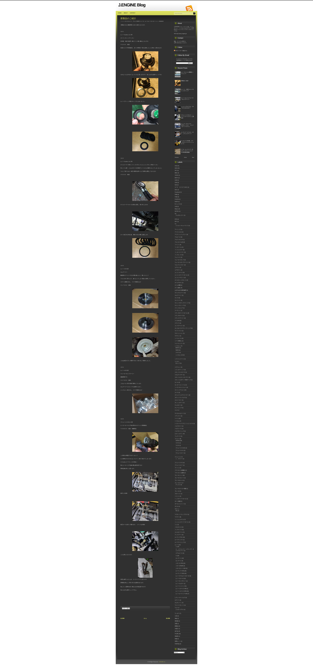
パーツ (176, 418)
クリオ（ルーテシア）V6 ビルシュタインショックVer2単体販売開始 (187, 151)
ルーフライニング (179, 542)
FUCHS (177, 199)
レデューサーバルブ (180, 597)
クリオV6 (177, 320)
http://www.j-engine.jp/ (181, 33)
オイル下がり (178, 282)
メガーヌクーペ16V (181, 568)
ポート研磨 (177, 501)
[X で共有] (126, 608)
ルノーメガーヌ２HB (181, 588)
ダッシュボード (179, 402)
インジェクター (179, 249)
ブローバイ (177, 493)
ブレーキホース (179, 480)
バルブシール (178, 428)
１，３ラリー (179, 458)
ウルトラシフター (179, 265)
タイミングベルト (179, 390)
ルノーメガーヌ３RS (181, 591)
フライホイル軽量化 (180, 470)
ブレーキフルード (179, 477)
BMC (176, 172)
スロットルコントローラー (181, 377)
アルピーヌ (177, 237)
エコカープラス (180, 609)
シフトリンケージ (179, 359)
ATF (176, 170)
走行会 (176, 631)
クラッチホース (179, 315)
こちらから (184, 42)
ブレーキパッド (179, 475)
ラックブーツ (178, 534)
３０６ (177, 443)
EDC (176, 189)
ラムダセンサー (180, 215)
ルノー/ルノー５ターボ (149, 21)
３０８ (177, 445)
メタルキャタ (178, 527)
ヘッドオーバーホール (180, 498)
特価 (176, 638)
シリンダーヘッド (179, 369)
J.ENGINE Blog (131, 5)
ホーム (145, 618)
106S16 (178, 440)
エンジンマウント (179, 277)
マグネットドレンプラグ (181, 514)
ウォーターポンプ (179, 259)
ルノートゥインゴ (180, 586)
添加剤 (176, 636)
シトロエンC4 (179, 355)
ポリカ (176, 506)
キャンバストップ (179, 305)
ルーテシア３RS (180, 573)
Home (185, 157)
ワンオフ (177, 613)
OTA (176, 219)
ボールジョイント (179, 503)
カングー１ (178, 558)
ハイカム (177, 421)
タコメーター (178, 400)
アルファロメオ (179, 239)
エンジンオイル (179, 272)
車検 (176, 618)
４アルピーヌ (179, 553)
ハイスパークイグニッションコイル (184, 423)
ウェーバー (177, 257)
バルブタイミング (179, 431)
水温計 (176, 628)
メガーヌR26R (179, 565)
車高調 (176, 621)
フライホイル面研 (179, 472)
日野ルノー (177, 641)
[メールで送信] (123, 608)
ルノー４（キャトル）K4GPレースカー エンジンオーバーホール (187, 125)
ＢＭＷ (176, 175)
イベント (177, 244)
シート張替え (178, 340)
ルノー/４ (142, 21)
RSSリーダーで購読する (181, 50)
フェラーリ (177, 436)
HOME (119, 13)
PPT (176, 221)
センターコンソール (180, 385)
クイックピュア (179, 308)
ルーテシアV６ (178, 537)
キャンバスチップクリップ (181, 303)
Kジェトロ (177, 204)
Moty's (176, 209)
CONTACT (132, 13)
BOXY (176, 177)
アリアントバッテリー (180, 234)
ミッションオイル (179, 519)
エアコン (177, 267)
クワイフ (177, 323)
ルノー (176, 544)
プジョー (177, 438)
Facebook (177, 192)
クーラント (177, 310)
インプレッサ (178, 254)
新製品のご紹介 (128, 18)
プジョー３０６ (180, 450)
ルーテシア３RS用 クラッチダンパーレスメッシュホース (187, 142)
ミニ (176, 524)
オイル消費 (177, 285)
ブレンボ (177, 491)
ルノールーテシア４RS (181, 593)
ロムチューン (178, 602)
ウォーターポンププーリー (181, 262)
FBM (176, 194)
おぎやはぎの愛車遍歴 (180, 290)
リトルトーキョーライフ (182, 225)
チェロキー (177, 405)
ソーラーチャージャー (180, 387)
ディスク (178, 484)
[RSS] (189, 8)
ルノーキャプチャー (181, 581)
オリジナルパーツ (128, 21)
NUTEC (177, 211)
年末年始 (177, 643)
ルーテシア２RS (180, 570)
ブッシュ (177, 467)
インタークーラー (179, 252)
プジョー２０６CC (180, 448)
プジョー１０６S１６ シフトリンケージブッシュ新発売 (187, 116)
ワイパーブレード (179, 605)
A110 (176, 165)
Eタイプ (178, 363)
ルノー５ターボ (180, 578)
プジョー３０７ (180, 453)
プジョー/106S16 (136, 21)
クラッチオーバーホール (181, 313)
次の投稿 (122, 618)
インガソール (178, 247)
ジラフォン (177, 367)
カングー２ (178, 560)
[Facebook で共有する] (127, 608)
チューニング (178, 407)
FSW (176, 196)
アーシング (177, 229)
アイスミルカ (178, 232)
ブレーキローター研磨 (180, 488)
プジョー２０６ (179, 462)
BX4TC (177, 347)
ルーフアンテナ (179, 539)
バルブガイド (178, 426)
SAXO (177, 350)
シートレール (178, 338)
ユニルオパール (179, 532)
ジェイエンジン (179, 343)
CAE (176, 180)
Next (193, 157)
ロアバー (177, 600)
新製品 (176, 626)
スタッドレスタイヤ (180, 372)
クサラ (177, 352)
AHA (176, 168)
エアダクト (177, 270)
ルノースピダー (180, 583)
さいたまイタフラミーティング (183, 328)
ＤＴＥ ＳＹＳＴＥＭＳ (181, 187)
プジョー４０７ (179, 465)
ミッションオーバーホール (181, 522)
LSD (176, 206)
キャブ (176, 297)
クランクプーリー (179, 318)
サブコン (177, 335)
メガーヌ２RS (179, 563)
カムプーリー (178, 295)
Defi (176, 184)
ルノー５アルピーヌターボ (182, 576)
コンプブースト (179, 325)
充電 (176, 623)
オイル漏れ (177, 287)
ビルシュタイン (179, 433)
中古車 (176, 633)
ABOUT (126, 13)
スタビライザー (179, 374)
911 (176, 510)
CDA (176, 182)
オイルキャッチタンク (180, 280)
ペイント (177, 496)
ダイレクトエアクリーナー (181, 395)
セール (176, 382)
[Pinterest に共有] (129, 608)
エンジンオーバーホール (181, 275)
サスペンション (179, 333)
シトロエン (177, 346)
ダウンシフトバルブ (180, 397)
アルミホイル (178, 242)
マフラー (177, 517)
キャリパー (177, 300)
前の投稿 (168, 618)
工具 (176, 616)
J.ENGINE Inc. (162, 661)
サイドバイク (178, 330)
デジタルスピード (179, 413)
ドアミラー (177, 416)
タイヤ (176, 392)
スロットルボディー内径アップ (183, 379)
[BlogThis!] (124, 608)
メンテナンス (178, 529)
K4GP (176, 201)
